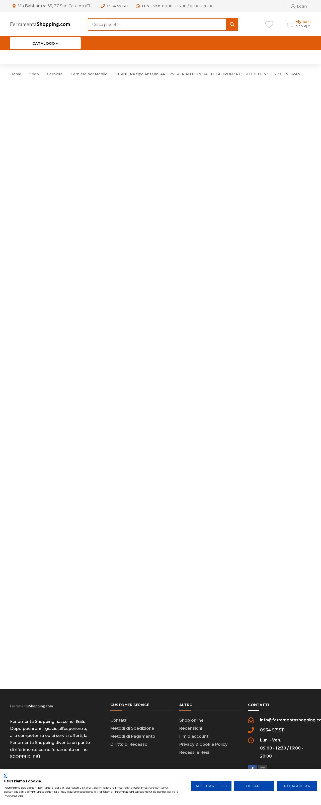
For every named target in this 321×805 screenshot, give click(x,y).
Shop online (191, 720)
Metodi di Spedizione (132, 728)
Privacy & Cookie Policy (203, 744)
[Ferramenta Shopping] (40, 24)
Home (15, 74)
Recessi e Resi (194, 752)
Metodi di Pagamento (132, 736)
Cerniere (55, 74)
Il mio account (193, 736)
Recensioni (190, 728)
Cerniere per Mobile (89, 74)
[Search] (232, 24)
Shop (34, 74)
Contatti (118, 720)
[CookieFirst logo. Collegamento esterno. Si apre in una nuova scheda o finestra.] (6, 776)
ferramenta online (69, 749)
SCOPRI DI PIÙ (25, 756)
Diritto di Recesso (128, 744)
